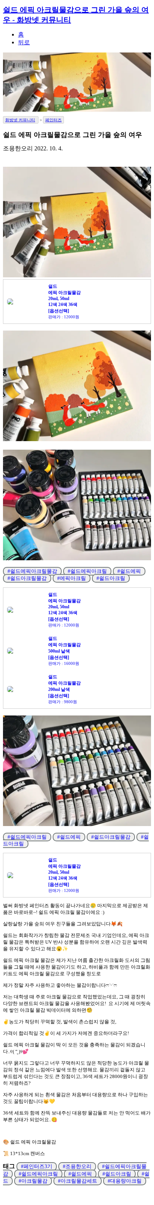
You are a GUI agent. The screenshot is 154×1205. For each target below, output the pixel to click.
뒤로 (24, 42)
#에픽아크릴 (71, 578)
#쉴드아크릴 (110, 578)
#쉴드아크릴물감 (27, 578)
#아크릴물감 (33, 1181)
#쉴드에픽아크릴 (87, 571)
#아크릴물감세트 (77, 1181)
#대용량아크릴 (125, 1181)
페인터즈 (53, 120)
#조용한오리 (77, 1166)
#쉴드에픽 (129, 571)
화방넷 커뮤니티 (20, 120)
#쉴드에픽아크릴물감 (32, 571)
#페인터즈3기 (36, 1166)
